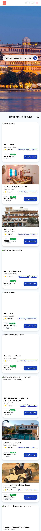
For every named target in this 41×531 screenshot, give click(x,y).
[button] (20, 132)
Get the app (30, 3)
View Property (30, 157)
